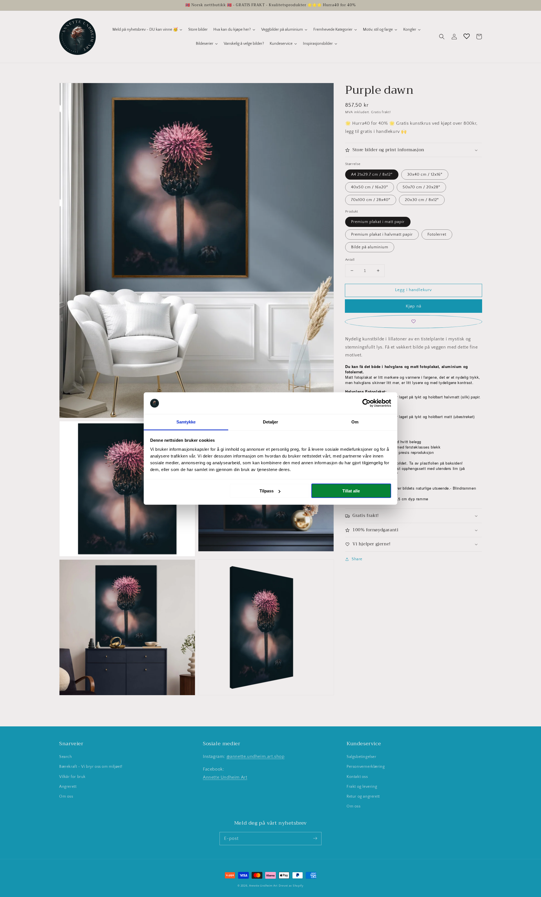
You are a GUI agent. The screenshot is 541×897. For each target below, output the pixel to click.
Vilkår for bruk (72, 777)
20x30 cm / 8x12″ (422, 200)
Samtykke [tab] (186, 421)
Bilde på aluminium (369, 247)
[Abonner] (315, 838)
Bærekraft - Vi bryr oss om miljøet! (91, 766)
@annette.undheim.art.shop (256, 756)
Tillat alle (351, 490)
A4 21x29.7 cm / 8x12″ (372, 174)
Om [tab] (354, 421)
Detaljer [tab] (270, 421)
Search (65, 757)
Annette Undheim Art (225, 777)
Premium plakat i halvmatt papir (382, 234)
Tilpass (267, 490)
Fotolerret (436, 234)
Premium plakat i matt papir (378, 222)
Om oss (66, 796)
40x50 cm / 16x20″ (369, 187)
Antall (349, 260)
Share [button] (357, 559)
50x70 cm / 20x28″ (421, 187)
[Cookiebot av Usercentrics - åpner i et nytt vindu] (366, 403)
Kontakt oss (357, 777)
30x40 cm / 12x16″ (424, 174)
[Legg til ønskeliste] (413, 321)
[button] (442, 36)
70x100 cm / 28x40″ (370, 200)
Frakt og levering (362, 786)
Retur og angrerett (363, 796)
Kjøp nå (413, 306)
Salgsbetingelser (361, 757)
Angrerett (67, 786)
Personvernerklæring (366, 766)
